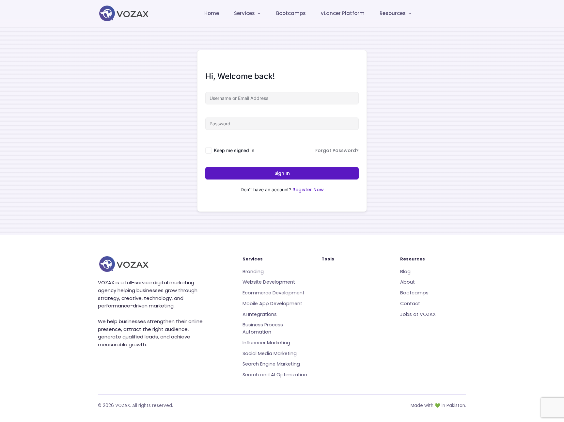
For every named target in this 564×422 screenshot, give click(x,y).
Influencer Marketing (266, 342)
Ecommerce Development (274, 292)
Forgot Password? (337, 150)
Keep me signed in (234, 150)
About (407, 282)
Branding (253, 271)
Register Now (308, 189)
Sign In (282, 173)
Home (211, 13)
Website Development (269, 282)
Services (244, 13)
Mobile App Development (272, 303)
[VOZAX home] (124, 13)
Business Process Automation (263, 328)
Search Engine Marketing (271, 364)
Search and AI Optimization (275, 374)
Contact (410, 303)
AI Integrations (260, 314)
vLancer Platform (343, 13)
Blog (405, 271)
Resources (393, 13)
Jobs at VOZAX (418, 314)
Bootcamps (291, 13)
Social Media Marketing (270, 353)
